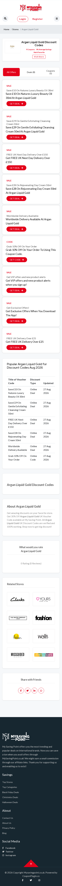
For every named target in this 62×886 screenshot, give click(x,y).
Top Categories (9, 787)
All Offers (11, 72)
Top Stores (7, 782)
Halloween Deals (10, 802)
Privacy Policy (8, 828)
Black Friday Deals (10, 792)
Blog (4, 833)
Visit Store (39, 57)
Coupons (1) (50, 72)
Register (38, 19)
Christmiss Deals (10, 797)
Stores (15, 29)
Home (6, 29)
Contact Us (7, 818)
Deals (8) (31, 72)
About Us (6, 823)
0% (37, 49)
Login (22, 19)
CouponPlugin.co (31, 876)
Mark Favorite (39, 52)
